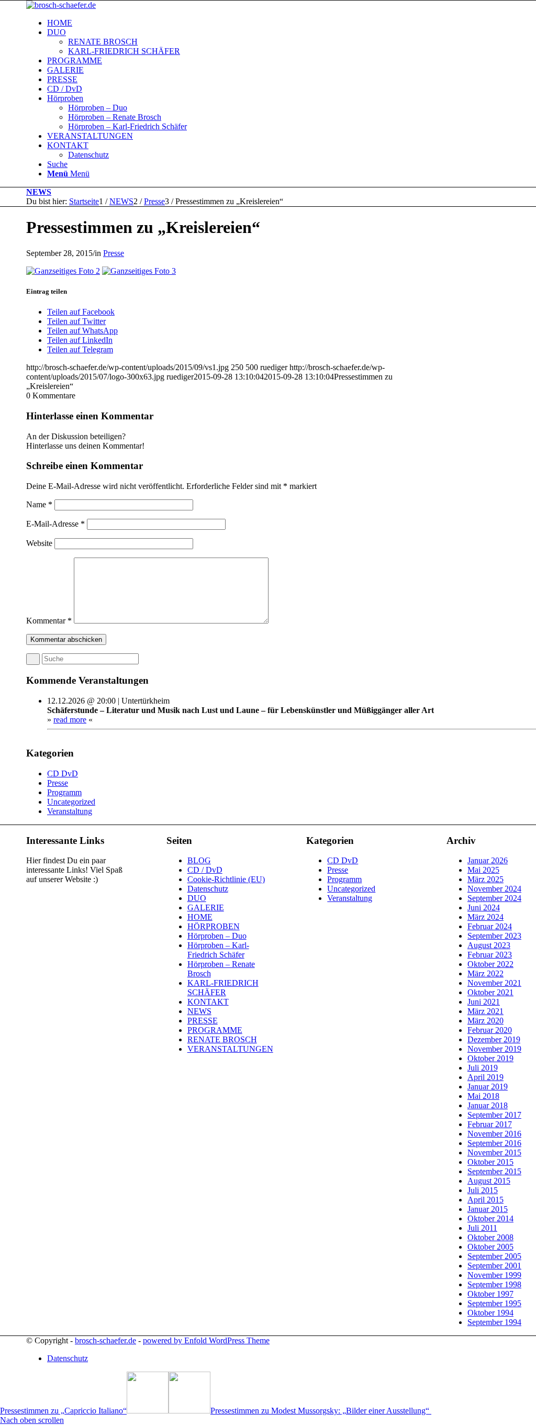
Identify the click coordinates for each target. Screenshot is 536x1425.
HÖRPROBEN (213, 926)
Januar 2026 (487, 860)
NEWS (38, 191)
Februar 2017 (489, 1124)
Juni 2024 (483, 907)
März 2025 (485, 879)
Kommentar (49, 620)
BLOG (199, 860)
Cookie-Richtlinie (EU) (226, 879)
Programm (64, 792)
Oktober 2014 (490, 1218)
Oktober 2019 (490, 1058)
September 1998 (494, 1284)
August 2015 (488, 1180)
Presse (113, 253)
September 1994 (494, 1322)
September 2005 (494, 1256)
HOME (200, 916)
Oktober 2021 (490, 992)
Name (39, 504)
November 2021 (494, 982)
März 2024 (485, 916)
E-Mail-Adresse (55, 523)
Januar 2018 (487, 1105)
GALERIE (205, 907)
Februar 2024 (489, 926)
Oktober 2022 (490, 964)
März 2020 (485, 1020)
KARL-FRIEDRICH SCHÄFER (223, 987)
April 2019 (485, 1077)
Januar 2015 (487, 1209)
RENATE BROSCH (222, 1039)
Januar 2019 (487, 1086)
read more (69, 719)
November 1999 (494, 1275)
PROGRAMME (214, 1030)
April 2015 (485, 1199)
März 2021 (485, 1011)
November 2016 (494, 1133)
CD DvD (62, 773)
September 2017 (494, 1114)
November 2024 (494, 888)
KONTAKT (208, 1001)
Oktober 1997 (490, 1293)
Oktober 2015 (490, 1161)
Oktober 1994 (490, 1312)
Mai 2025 (483, 869)
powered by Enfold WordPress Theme (206, 1340)
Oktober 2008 (490, 1237)
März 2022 (485, 973)
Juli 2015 (482, 1190)
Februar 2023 (489, 954)
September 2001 (494, 1265)
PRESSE (202, 1020)
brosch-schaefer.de (105, 1340)
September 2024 (494, 898)
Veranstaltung (69, 811)
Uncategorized (71, 801)
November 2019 (494, 1048)
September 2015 (494, 1171)
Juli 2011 (482, 1227)
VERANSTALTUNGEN (230, 1048)
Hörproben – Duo (217, 935)
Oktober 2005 (490, 1246)
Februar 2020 (489, 1030)
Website (39, 543)
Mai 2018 (483, 1096)
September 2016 (494, 1143)
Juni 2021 (483, 1001)
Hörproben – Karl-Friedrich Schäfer (218, 950)
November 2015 (494, 1152)
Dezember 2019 (493, 1039)
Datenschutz (207, 888)
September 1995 (494, 1303)
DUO (196, 898)
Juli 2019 (482, 1067)
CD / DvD (204, 869)
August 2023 (488, 945)
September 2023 (494, 935)
